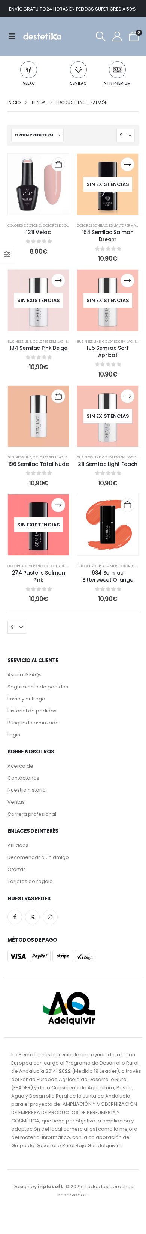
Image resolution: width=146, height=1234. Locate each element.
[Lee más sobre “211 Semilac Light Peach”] (127, 396)
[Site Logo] (41, 36)
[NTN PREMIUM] (117, 69)
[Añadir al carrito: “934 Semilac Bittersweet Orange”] (127, 505)
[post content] (38, 184)
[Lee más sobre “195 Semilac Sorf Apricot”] (127, 280)
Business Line (19, 341)
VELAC (29, 83)
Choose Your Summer (97, 565)
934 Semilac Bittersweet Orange (107, 576)
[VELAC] (28, 69)
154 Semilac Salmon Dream (108, 235)
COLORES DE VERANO (25, 565)
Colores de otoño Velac (65, 225)
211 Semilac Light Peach (107, 464)
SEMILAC (78, 83)
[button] (100, 36)
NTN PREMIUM (117, 83)
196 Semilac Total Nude (38, 464)
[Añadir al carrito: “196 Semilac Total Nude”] (58, 396)
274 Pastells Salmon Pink (38, 576)
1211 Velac (38, 232)
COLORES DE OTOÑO (24, 225)
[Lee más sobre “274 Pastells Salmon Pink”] (58, 505)
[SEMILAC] (78, 69)
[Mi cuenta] (117, 36)
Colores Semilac (92, 225)
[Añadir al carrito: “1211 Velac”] (58, 164)
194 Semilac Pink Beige (38, 348)
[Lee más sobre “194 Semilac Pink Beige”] (58, 280)
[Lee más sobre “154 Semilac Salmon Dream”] (127, 164)
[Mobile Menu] (14, 36)
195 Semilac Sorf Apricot (107, 351)
